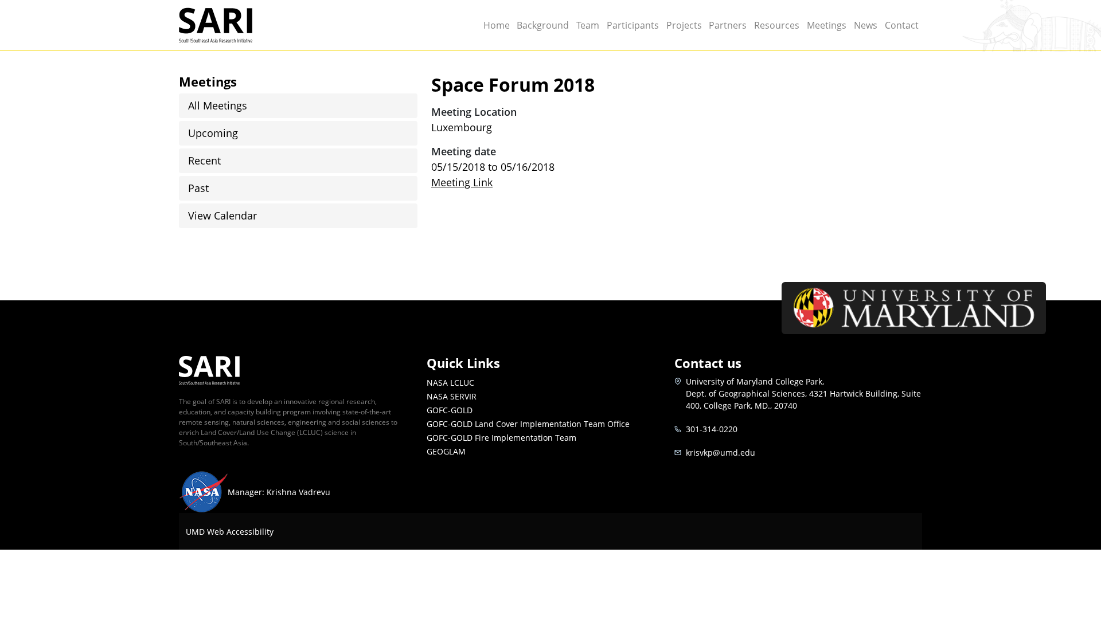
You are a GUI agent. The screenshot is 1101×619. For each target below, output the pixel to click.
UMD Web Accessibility (230, 531)
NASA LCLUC (450, 382)
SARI (265, 15)
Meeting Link (462, 182)
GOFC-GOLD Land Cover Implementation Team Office (528, 423)
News (865, 25)
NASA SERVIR (452, 396)
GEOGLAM (446, 451)
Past (198, 188)
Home (496, 25)
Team (587, 25)
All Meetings (217, 105)
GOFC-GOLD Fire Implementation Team (501, 437)
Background (543, 25)
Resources (776, 25)
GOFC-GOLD (450, 410)
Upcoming (213, 133)
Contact (902, 25)
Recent (204, 160)
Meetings (826, 25)
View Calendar (222, 215)
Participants (633, 25)
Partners (728, 25)
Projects (684, 25)
